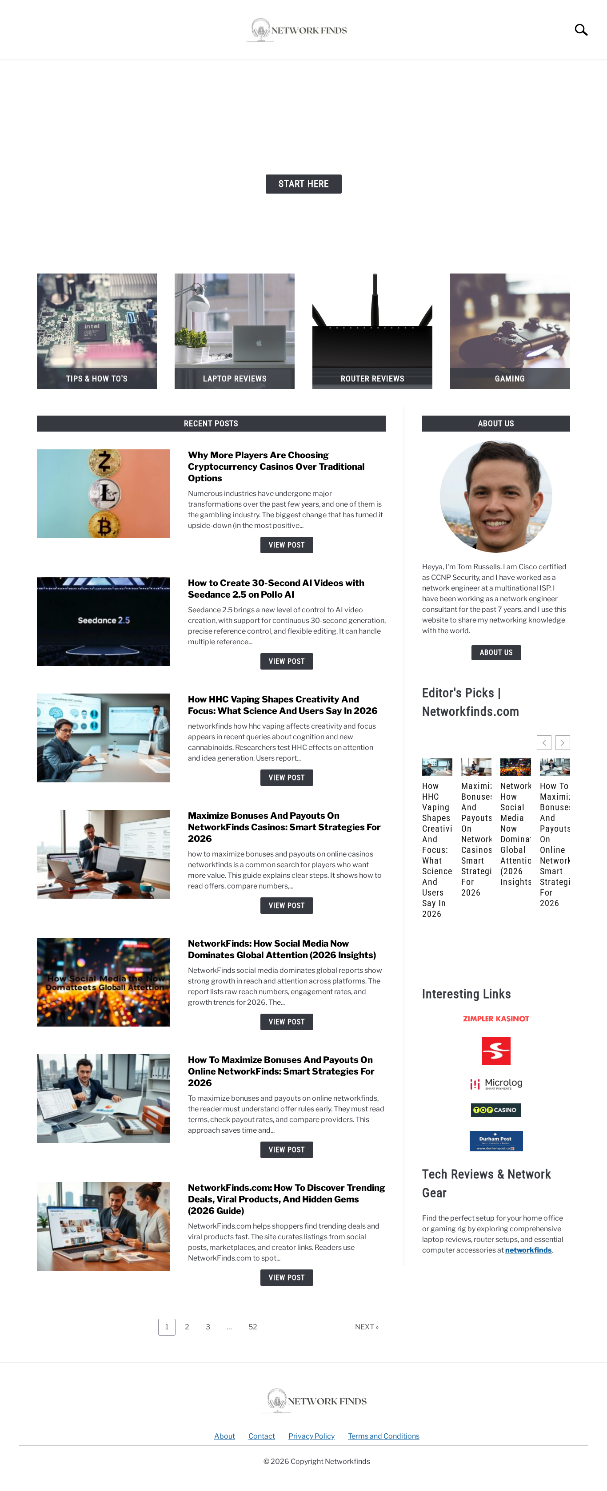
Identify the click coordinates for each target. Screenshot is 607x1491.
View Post (287, 545)
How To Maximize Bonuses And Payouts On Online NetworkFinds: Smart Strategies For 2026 (281, 1071)
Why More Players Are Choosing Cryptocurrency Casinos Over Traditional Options (276, 467)
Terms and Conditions (383, 1436)
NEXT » (367, 1327)
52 (256, 1325)
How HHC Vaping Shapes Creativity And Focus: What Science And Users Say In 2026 (437, 850)
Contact (261, 1436)
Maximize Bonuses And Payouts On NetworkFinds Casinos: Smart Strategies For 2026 (284, 827)
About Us (496, 652)
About (224, 1436)
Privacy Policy (311, 1436)
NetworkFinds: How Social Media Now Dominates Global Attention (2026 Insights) (515, 834)
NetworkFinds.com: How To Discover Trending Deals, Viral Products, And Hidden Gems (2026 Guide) (286, 1199)
